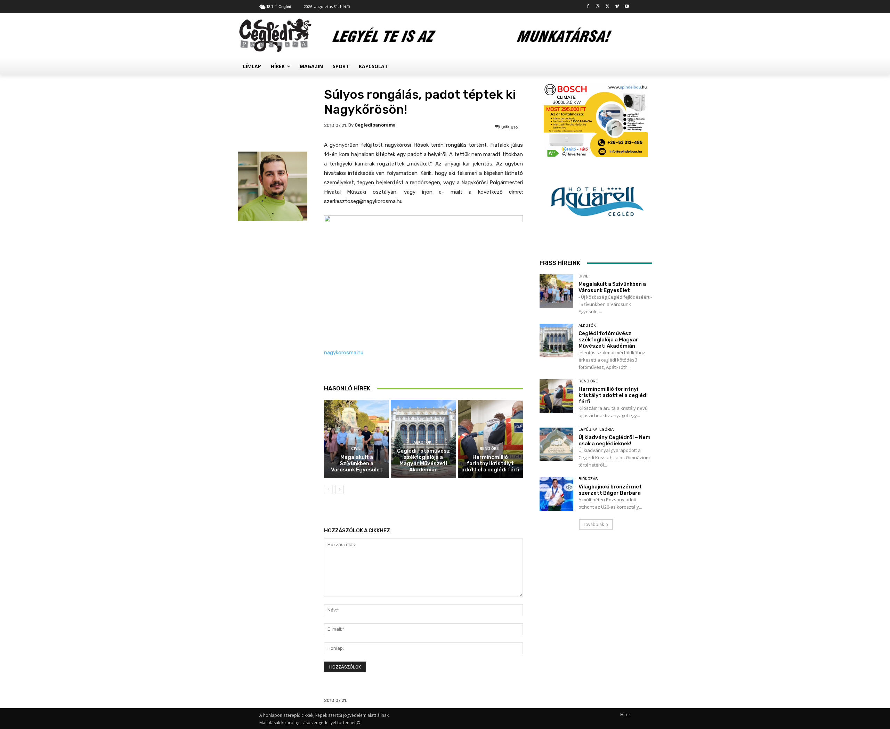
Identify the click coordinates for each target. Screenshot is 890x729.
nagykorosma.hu (343, 352)
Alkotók (422, 442)
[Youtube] (627, 7)
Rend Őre (489, 449)
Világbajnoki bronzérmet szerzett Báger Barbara (610, 490)
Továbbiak (593, 524)
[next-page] (339, 489)
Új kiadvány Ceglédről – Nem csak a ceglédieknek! (614, 440)
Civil (356, 449)
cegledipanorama (375, 125)
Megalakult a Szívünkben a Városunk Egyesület (356, 463)
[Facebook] (588, 7)
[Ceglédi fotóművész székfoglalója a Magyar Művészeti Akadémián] (556, 340)
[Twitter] (608, 7)
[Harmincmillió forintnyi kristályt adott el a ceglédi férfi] (490, 439)
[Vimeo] (617, 7)
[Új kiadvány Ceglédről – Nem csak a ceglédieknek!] (556, 444)
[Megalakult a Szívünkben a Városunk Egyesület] (356, 439)
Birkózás (588, 479)
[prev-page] (328, 489)
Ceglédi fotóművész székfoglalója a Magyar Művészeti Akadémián (423, 460)
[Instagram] (598, 7)
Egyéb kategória (596, 429)
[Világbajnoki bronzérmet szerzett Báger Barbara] (556, 494)
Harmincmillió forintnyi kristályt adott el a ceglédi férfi (490, 463)
